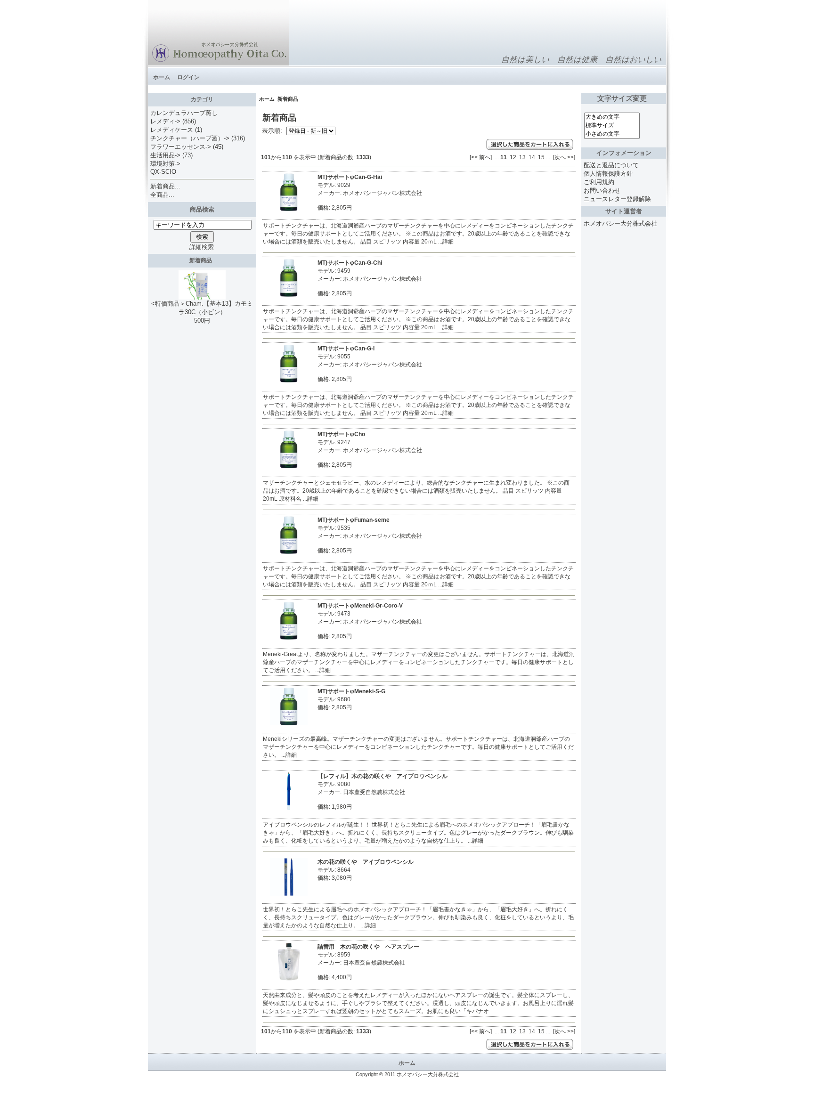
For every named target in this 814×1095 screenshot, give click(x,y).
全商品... (162, 194)
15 (541, 157)
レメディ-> (165, 121)
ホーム (161, 77)
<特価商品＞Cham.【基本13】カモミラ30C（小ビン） (202, 308)
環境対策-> (165, 163)
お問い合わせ (602, 190)
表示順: (273, 130)
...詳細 (445, 241)
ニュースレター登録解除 (617, 199)
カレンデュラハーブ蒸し (184, 112)
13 (522, 157)
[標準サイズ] (612, 126)
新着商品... (165, 186)
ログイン (188, 77)
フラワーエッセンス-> (180, 146)
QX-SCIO (163, 171)
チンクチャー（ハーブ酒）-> (189, 138)
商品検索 (202, 209)
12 (513, 157)
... (497, 157)
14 (532, 157)
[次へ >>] (564, 157)
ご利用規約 (599, 182)
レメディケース (171, 129)
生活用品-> (165, 155)
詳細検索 (201, 247)
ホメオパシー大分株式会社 (620, 223)
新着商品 (202, 260)
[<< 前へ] (481, 157)
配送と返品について (611, 165)
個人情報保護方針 (608, 173)
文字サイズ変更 (624, 98)
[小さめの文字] (612, 134)
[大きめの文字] (612, 117)
